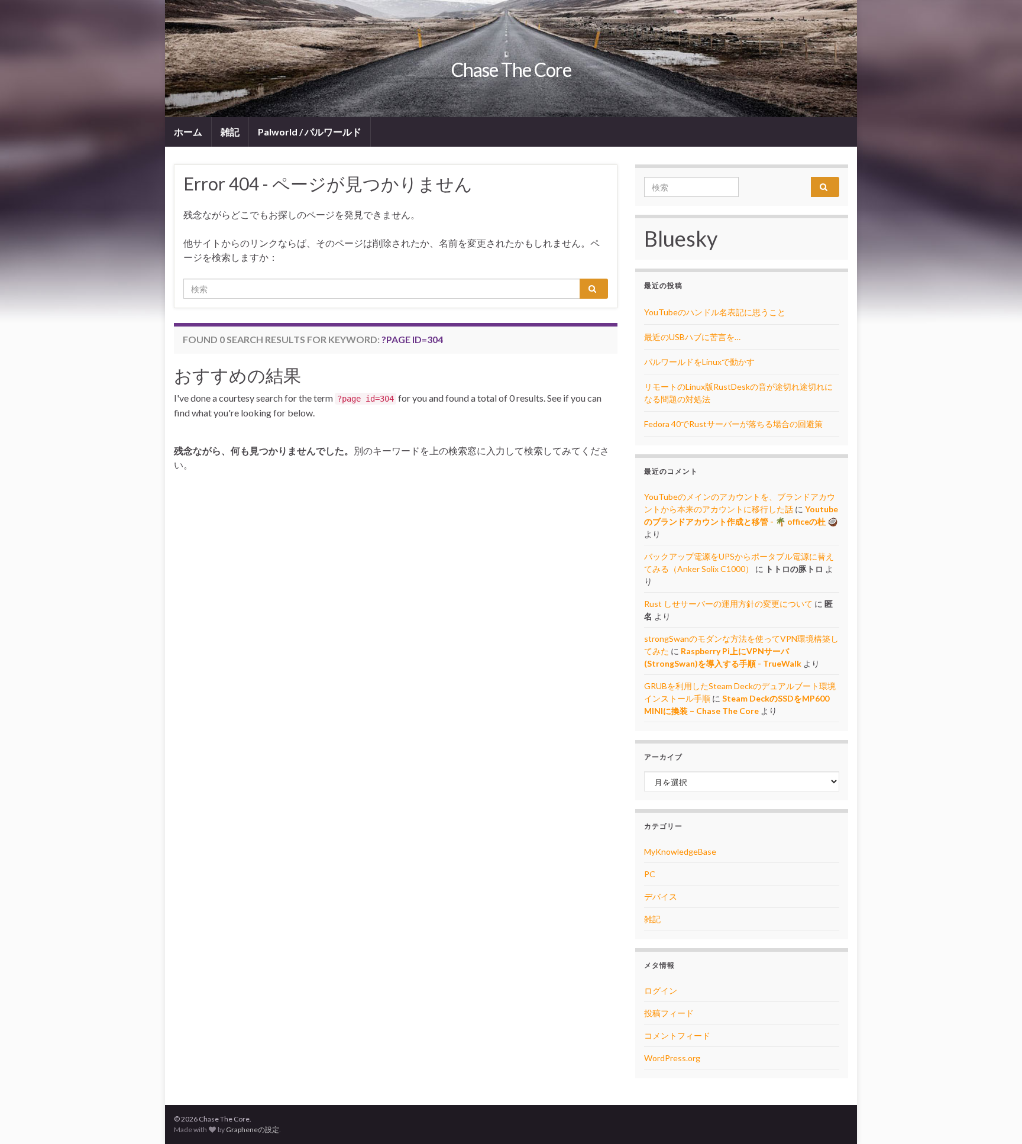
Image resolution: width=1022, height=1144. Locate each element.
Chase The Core (511, 69)
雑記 (230, 131)
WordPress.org (672, 1058)
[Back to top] (995, 1117)
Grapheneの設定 (252, 1129)
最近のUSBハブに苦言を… (692, 337)
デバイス (660, 896)
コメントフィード (677, 1035)
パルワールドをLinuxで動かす (699, 362)
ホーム (188, 131)
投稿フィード (669, 1013)
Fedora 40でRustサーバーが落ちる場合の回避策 (733, 424)
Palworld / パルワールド (309, 131)
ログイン (660, 990)
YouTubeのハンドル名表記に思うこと (714, 312)
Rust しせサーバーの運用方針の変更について (728, 604)
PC (649, 874)
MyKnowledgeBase (680, 851)
